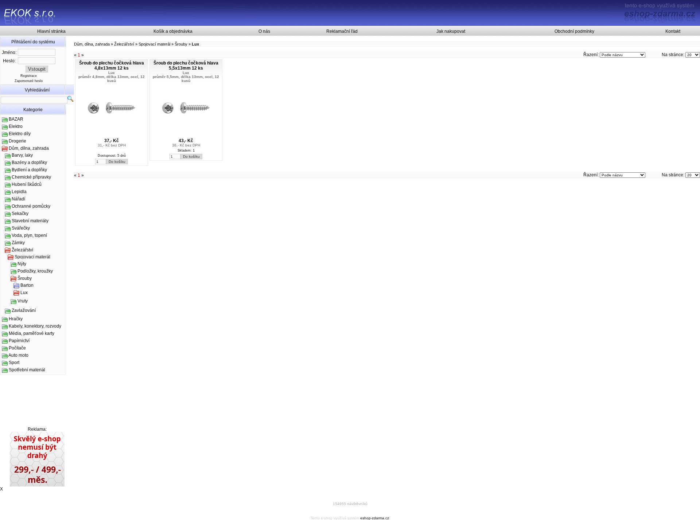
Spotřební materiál (27, 369)
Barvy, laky (22, 155)
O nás (264, 31)
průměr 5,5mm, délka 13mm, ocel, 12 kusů (186, 79)
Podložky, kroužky (35, 271)
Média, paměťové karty (31, 333)
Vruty (23, 301)
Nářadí (18, 199)
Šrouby (25, 278)
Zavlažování (24, 310)
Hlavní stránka (51, 31)
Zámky (18, 242)
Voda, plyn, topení (29, 235)
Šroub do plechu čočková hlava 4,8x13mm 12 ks (111, 65)
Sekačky (20, 213)
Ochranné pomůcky (31, 206)
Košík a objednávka (172, 31)
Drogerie (17, 141)
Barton (27, 285)
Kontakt (672, 31)
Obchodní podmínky (574, 31)
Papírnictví (19, 340)
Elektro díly (20, 133)
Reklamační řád (342, 31)
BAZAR (16, 119)
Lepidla (19, 191)
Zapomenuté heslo (29, 81)
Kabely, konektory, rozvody (35, 326)
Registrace (28, 76)
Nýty (22, 263)
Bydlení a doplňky (29, 169)
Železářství (22, 250)
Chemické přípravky (31, 177)
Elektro (16, 126)
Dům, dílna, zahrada (29, 148)
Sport (14, 362)
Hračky (16, 318)
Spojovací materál (32, 256)
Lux (24, 292)
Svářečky (21, 228)
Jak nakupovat (450, 31)
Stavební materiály (30, 220)
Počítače (17, 348)
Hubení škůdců (27, 184)
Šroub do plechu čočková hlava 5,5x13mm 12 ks (185, 65)
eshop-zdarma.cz (374, 518)
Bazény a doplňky (29, 162)
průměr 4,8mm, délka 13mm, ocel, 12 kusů (111, 79)
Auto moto (18, 355)
